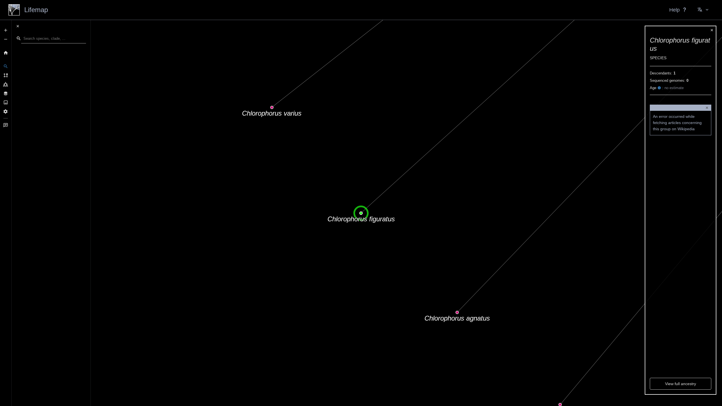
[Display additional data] (5, 93)
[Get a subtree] (5, 84)
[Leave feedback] (5, 125)
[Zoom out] (5, 39)
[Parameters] (5, 111)
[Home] (5, 52)
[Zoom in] (5, 30)
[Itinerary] (5, 75)
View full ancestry (680, 383)
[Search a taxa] (5, 66)
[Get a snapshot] (5, 102)
